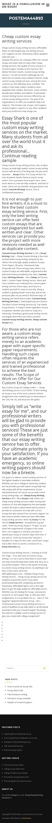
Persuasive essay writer (14, 765)
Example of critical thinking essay (17, 742)
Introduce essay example (19, 698)
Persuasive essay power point (16, 777)
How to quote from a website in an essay (20, 738)
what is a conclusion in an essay (23, 5)
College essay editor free (14, 769)
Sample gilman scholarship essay (17, 734)
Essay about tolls (15, 690)
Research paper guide (13, 750)
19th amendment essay (13, 746)
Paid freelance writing (17, 694)
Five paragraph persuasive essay (17, 781)
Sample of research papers (19, 702)
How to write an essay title (19, 686)
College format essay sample (16, 773)
